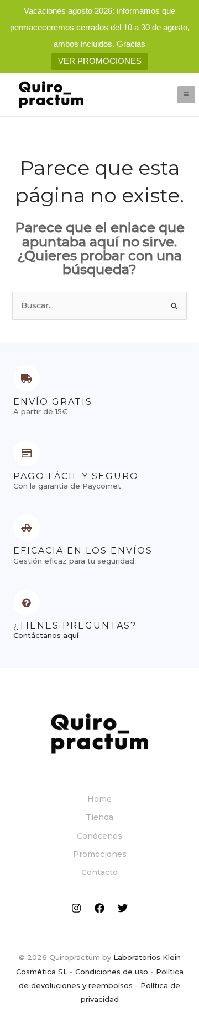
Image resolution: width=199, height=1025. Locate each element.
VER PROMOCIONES (100, 61)
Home (99, 799)
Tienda (99, 817)
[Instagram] (76, 908)
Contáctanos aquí (45, 635)
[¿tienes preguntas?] (26, 602)
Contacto (99, 872)
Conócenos (99, 836)
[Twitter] (123, 908)
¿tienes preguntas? (75, 625)
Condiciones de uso (111, 971)
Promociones (100, 854)
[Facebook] (99, 908)
